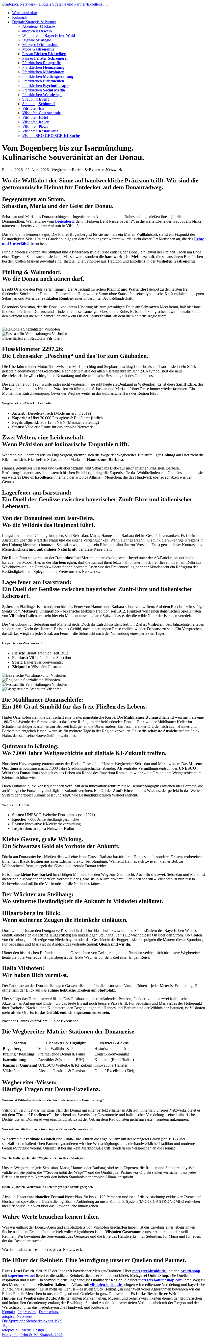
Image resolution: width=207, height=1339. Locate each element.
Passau (44, 54)
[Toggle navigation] (106, 5)
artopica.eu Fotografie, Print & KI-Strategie (32, 1332)
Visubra (51, 135)
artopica (37, 31)
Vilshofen (33, 108)
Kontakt (8, 1312)
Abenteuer (38, 26)
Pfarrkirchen (41, 63)
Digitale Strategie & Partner (34, 22)
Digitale (36, 40)
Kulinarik (19, 17)
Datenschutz (49, 1312)
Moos (38, 49)
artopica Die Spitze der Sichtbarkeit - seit (32, 1318)
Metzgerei (40, 44)
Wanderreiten (48, 35)
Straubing (35, 99)
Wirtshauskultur (24, 13)
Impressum (27, 1312)
